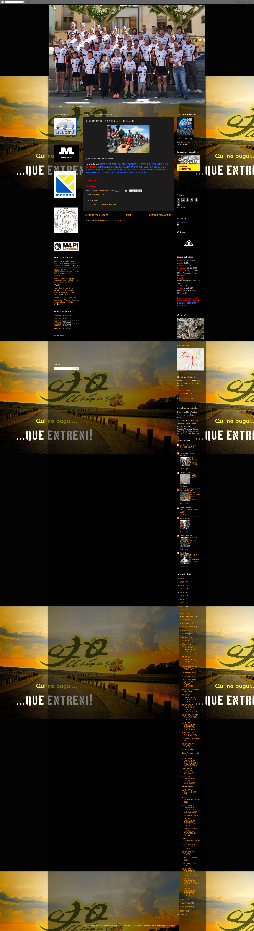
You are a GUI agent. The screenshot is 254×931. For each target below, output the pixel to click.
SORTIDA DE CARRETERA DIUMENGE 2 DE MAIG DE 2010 (190, 650)
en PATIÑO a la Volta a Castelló (190, 691)
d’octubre (186, 623)
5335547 (57, 328)
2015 (182, 596)
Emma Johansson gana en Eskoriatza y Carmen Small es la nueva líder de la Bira (66, 300)
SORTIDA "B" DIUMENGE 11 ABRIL (189, 792)
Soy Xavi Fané (186, 490)
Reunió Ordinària (189, 673)
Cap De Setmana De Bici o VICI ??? (193, 461)
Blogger (172, 926)
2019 (182, 582)
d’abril (185, 644)
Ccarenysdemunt (182, 222)
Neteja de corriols (189, 786)
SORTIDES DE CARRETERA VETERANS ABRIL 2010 (190, 882)
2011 (182, 610)
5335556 (57, 322)
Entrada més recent (96, 214)
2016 (182, 592)
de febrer (186, 903)
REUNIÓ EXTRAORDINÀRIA (191, 840)
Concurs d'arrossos (190, 815)
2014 (182, 599)
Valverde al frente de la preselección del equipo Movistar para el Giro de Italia (64, 291)
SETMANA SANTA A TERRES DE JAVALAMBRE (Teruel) (190, 832)
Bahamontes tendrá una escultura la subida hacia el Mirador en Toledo (65, 264)
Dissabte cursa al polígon (193, 540)
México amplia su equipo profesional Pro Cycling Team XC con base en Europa (66, 281)
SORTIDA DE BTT (189, 750)
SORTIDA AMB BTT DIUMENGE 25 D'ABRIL (190, 717)
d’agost (185, 630)
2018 (182, 585)
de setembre (187, 627)
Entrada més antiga (160, 214)
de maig (186, 641)
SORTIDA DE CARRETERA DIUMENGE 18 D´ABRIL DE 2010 (190, 762)
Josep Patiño (186, 536)
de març (186, 900)
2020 (182, 578)
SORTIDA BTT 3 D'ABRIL (189, 853)
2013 (182, 603)
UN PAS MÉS (185, 508)
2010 (182, 613)
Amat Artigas (186, 518)
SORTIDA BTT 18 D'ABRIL (189, 745)
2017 (182, 589)
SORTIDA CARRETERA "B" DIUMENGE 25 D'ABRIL (190, 698)
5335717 (57, 316)
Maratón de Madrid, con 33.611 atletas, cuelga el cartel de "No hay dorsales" (66, 271)
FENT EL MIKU (186, 473)
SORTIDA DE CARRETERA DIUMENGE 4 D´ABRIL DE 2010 (189, 872)
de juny (185, 637)
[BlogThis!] (133, 190)
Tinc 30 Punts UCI (187, 447)
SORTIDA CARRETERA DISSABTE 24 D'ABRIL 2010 (188, 726)
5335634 (57, 319)
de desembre (188, 616)
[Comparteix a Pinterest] (140, 190)
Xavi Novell (185, 553)
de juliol (185, 634)
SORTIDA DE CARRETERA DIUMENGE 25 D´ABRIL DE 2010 (190, 708)
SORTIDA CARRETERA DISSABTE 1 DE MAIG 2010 (189, 660)
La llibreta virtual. (188, 445)
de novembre (188, 620)
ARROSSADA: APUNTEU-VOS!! (190, 734)
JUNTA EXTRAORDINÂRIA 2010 (191, 800)
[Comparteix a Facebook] (138, 190)
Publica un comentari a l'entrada (102, 204)
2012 (182, 606)
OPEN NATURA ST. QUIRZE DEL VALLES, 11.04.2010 (190, 683)
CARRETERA (100, 194)
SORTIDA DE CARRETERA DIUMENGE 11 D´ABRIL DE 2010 (190, 808)
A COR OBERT (193, 476)
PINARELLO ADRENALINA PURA (194, 558)
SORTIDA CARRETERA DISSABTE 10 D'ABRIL (188, 822)
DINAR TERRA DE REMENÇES (189, 668)
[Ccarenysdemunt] (178, 225)
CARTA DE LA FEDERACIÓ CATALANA (188, 771)
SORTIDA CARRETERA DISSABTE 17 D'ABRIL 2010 (188, 779)
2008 (182, 914)
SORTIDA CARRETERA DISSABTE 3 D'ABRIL (188, 892)
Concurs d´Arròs (189, 676)
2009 (182, 911)
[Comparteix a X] (135, 190)
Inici (128, 214)
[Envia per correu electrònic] (130, 190)
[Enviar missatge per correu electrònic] (126, 191)
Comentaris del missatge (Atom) (111, 220)
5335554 (57, 325)
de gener (186, 907)
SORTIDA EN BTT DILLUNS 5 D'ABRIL (189, 846)
